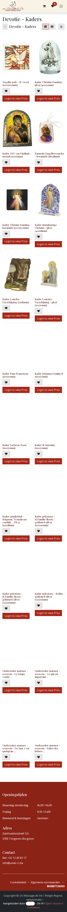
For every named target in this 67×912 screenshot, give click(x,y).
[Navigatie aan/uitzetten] (61, 6)
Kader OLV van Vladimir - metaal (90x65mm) (17, 155)
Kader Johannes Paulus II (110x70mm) (49, 375)
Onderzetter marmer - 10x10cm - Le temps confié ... (15, 673)
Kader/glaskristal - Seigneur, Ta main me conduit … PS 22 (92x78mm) (14, 521)
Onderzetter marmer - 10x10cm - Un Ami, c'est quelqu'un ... (15, 748)
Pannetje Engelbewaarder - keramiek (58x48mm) (49, 155)
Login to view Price (16, 98)
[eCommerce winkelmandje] (44, 6)
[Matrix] (45, 27)
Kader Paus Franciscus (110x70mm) (15, 375)
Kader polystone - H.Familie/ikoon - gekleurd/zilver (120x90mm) (45, 521)
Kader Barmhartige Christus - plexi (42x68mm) (46, 227)
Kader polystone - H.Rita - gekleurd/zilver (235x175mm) (49, 596)
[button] (6, 91)
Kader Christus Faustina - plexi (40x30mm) (49, 83)
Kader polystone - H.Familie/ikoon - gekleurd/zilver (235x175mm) (12, 598)
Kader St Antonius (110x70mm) (45, 446)
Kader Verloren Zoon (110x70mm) (14, 446)
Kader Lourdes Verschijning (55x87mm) (15, 301)
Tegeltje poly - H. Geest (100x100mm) (15, 83)
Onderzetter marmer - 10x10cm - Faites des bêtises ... (47, 748)
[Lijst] (52, 27)
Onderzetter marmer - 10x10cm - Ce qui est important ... (47, 673)
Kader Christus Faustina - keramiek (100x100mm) (16, 226)
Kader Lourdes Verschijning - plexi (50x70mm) (46, 302)
